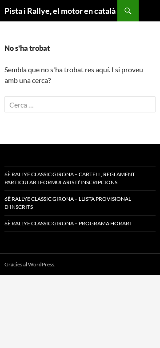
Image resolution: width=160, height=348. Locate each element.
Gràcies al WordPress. (30, 264)
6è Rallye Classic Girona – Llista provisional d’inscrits (67, 202)
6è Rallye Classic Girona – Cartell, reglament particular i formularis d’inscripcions (69, 178)
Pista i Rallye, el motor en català (60, 11)
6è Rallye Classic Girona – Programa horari (67, 223)
